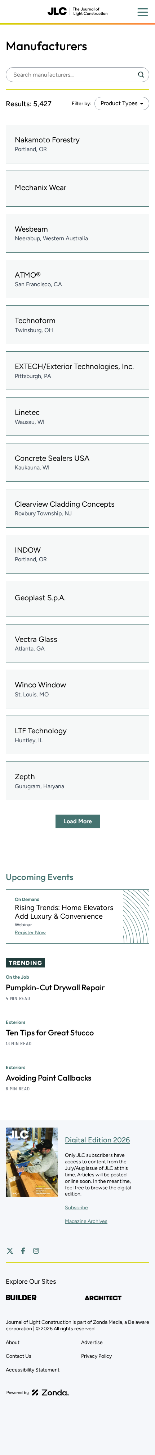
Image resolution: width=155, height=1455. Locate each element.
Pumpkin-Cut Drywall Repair (55, 987)
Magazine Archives (86, 1221)
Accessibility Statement (32, 1370)
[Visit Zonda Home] (38, 1392)
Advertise (92, 1342)
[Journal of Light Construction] (77, 11)
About (12, 1342)
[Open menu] (143, 12)
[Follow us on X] (10, 1250)
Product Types (119, 103)
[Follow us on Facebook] (23, 1250)
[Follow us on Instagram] (36, 1250)
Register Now (30, 933)
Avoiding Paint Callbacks (48, 1078)
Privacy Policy (96, 1356)
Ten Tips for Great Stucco (50, 1032)
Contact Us (18, 1356)
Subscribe (76, 1208)
